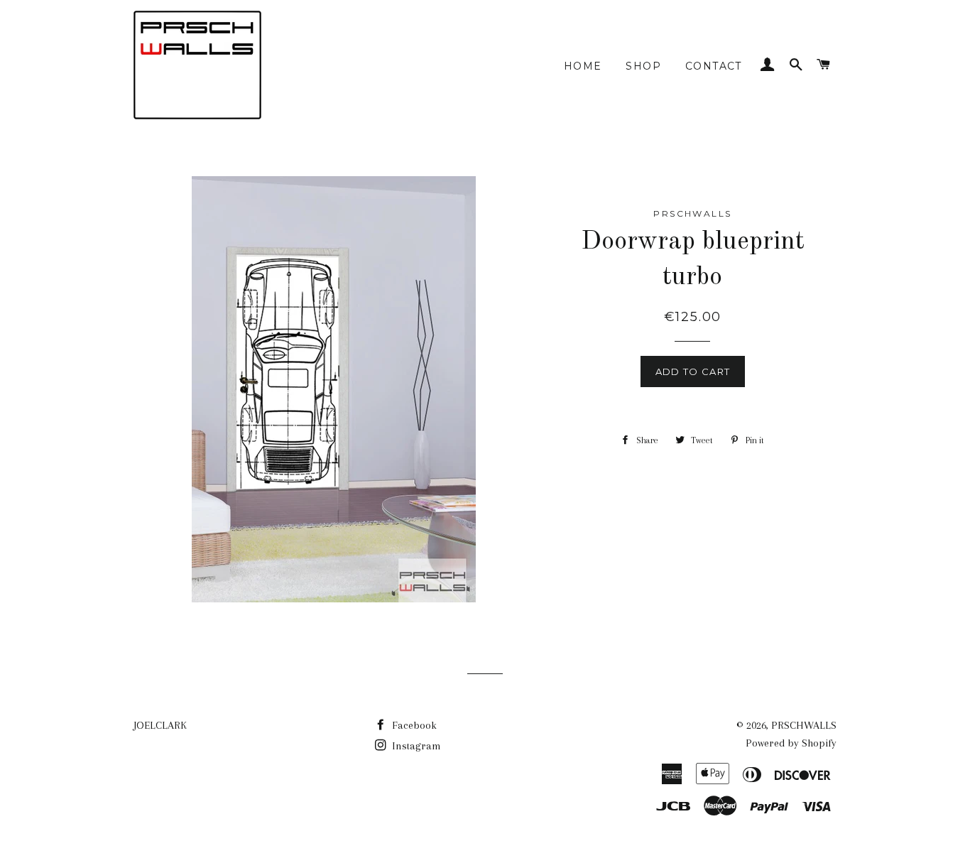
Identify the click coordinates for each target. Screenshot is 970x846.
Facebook (413, 725)
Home (583, 66)
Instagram (415, 745)
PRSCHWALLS (804, 725)
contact (713, 66)
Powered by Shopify (791, 743)
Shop (643, 66)
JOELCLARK (160, 725)
